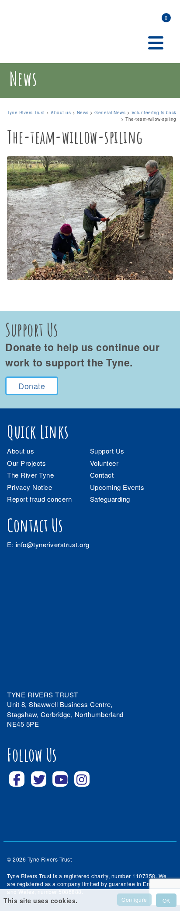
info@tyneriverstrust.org (53, 544)
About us (20, 450)
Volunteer (104, 463)
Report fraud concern (39, 498)
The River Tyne (30, 474)
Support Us (107, 450)
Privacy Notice (29, 487)
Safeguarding (110, 498)
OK (166, 900)
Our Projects (26, 463)
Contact (102, 474)
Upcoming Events (117, 487)
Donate (31, 385)
